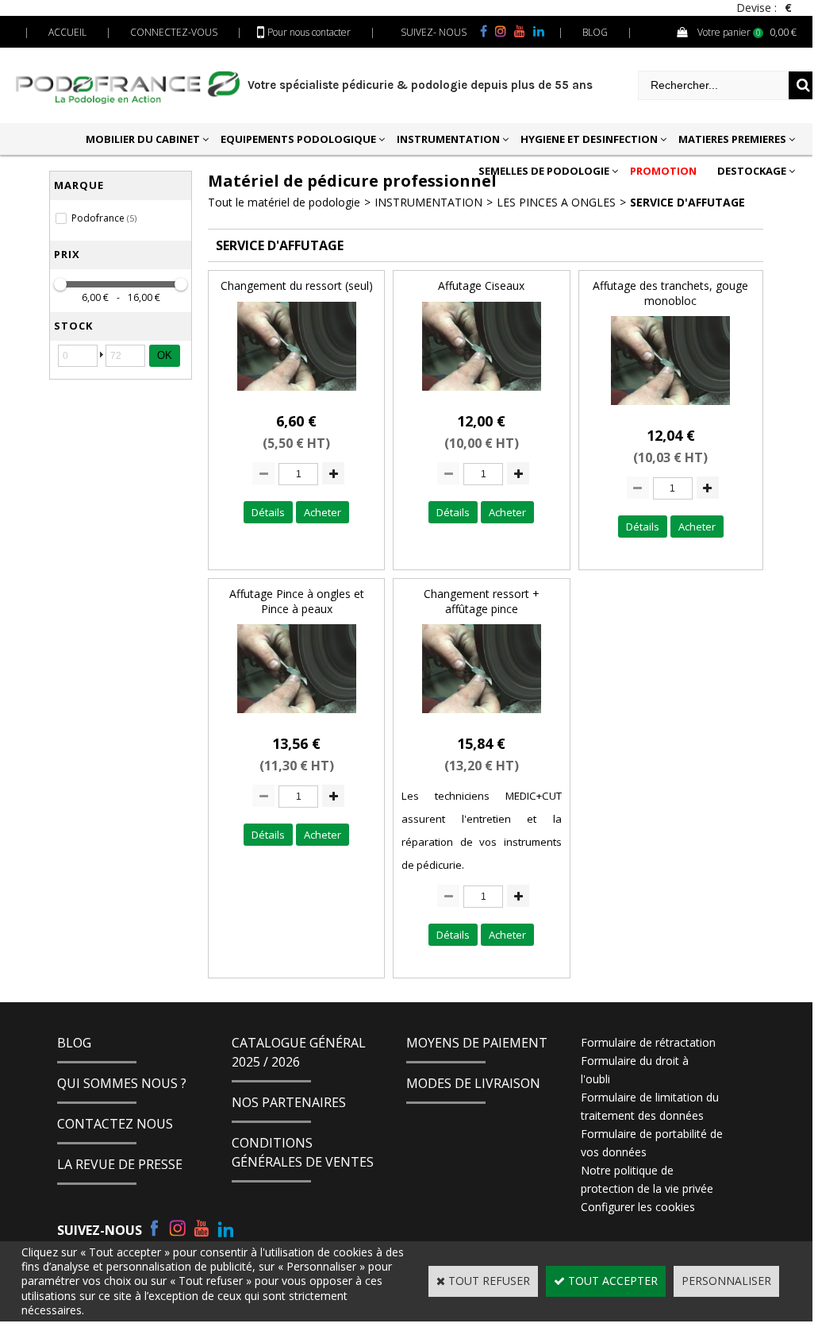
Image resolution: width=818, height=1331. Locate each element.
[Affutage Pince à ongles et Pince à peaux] (296, 716)
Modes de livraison (473, 1083)
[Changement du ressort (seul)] (296, 394)
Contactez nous (115, 1123)
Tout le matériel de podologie (284, 202)
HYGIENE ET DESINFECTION (589, 139)
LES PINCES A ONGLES (556, 202)
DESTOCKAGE (751, 171)
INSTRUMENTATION (448, 139)
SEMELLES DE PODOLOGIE (543, 171)
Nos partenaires (289, 1102)
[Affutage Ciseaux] (481, 394)
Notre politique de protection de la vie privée (647, 1179)
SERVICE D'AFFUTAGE (687, 202)
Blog (74, 1042)
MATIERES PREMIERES (732, 139)
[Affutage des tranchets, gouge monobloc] (670, 408)
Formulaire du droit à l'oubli (635, 1069)
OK (164, 355)
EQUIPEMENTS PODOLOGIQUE (298, 139)
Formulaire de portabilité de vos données (652, 1142)
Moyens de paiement (476, 1042)
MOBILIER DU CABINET (143, 139)
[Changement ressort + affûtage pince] (481, 716)
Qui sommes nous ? (121, 1083)
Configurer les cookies (638, 1206)
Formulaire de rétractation (648, 1042)
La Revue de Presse (119, 1164)
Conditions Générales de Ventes (303, 1152)
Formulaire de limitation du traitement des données (650, 1106)
